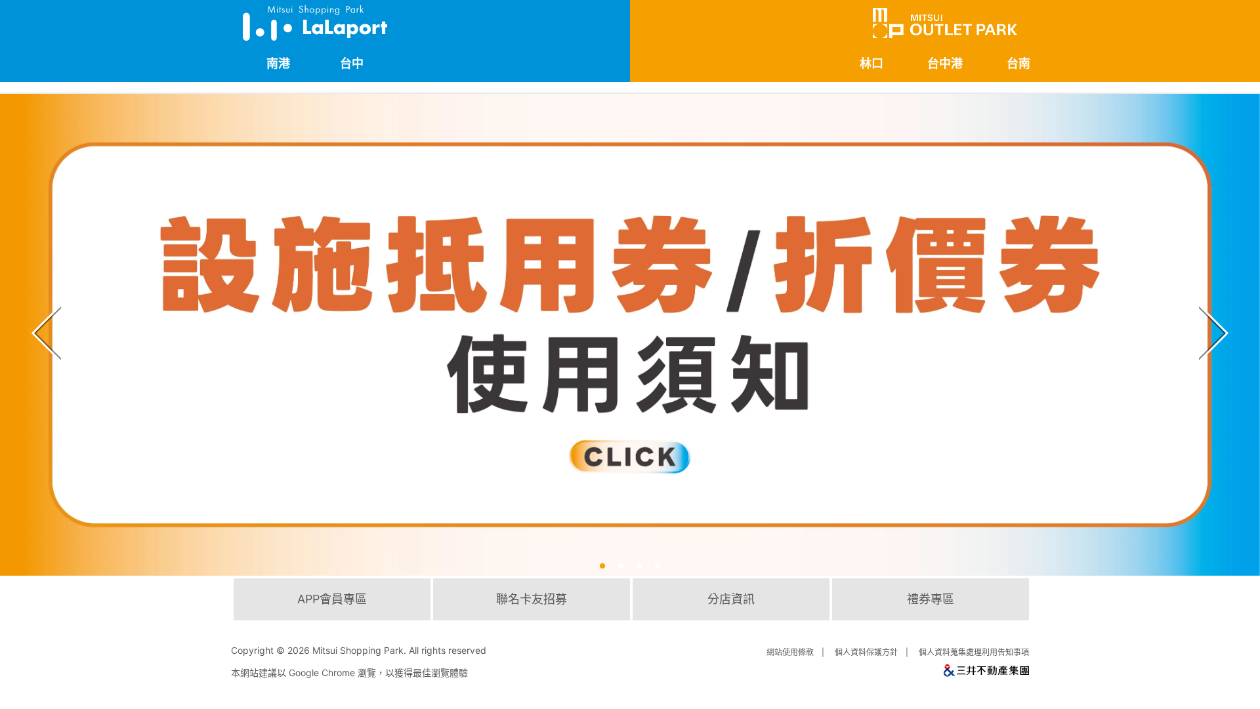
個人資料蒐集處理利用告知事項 (974, 652)
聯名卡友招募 (531, 599)
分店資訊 (731, 599)
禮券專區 (930, 599)
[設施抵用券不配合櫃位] (630, 335)
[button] (602, 566)
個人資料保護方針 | (873, 652)
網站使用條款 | (797, 652)
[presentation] (43, 311)
